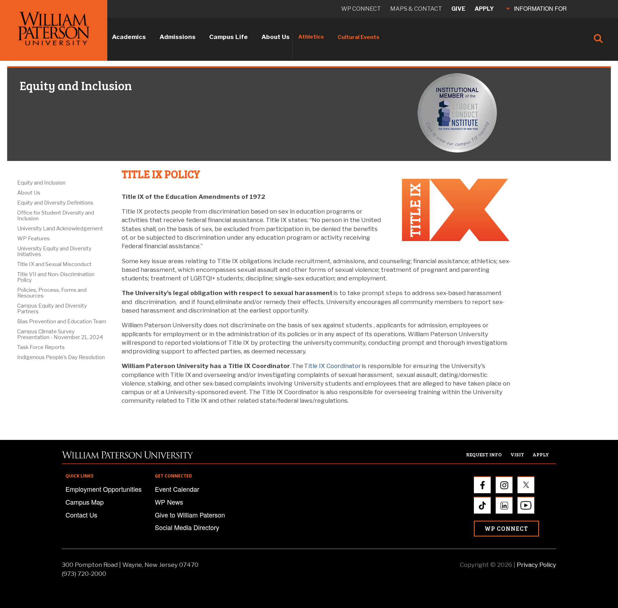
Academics (129, 36)
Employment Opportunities (103, 489)
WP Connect (506, 528)
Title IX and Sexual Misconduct (54, 264)
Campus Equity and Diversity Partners (52, 308)
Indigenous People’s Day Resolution (61, 357)
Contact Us (81, 514)
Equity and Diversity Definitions (55, 203)
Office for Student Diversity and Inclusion (55, 215)
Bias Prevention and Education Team (61, 321)
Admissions (178, 36)
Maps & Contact (416, 8)
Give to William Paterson (190, 514)
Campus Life (228, 36)
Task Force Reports (41, 347)
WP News (169, 501)
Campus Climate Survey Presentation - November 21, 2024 (60, 334)
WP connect (361, 8)
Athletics (311, 37)
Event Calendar (177, 489)
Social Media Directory (187, 527)
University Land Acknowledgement (60, 228)
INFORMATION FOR (540, 8)
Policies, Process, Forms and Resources (52, 293)
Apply (484, 8)
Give (458, 8)
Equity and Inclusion (41, 183)
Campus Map (84, 501)
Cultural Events (358, 37)
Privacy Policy (536, 564)
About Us (275, 36)
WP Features (33, 238)
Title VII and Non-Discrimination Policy (55, 277)
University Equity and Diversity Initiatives (54, 251)
